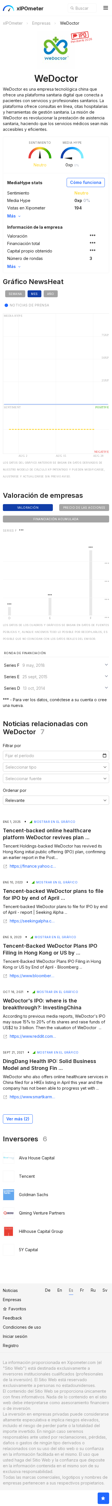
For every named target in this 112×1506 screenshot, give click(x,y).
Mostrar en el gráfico (54, 821)
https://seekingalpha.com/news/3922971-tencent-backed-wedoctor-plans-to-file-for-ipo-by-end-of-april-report (33, 921)
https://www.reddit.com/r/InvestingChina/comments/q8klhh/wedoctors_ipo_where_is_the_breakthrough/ (33, 1036)
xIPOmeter (30, 8)
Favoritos (17, 1308)
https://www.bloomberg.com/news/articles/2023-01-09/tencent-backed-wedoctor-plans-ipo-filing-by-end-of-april (33, 975)
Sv (105, 1290)
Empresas (12, 1299)
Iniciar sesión (15, 1336)
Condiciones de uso (22, 1327)
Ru (93, 1290)
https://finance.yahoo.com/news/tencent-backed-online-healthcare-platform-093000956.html (33, 866)
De (48, 1290)
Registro (11, 1345)
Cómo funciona (85, 182)
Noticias (10, 1290)
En (59, 1290)
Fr (82, 1290)
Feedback (12, 1317)
